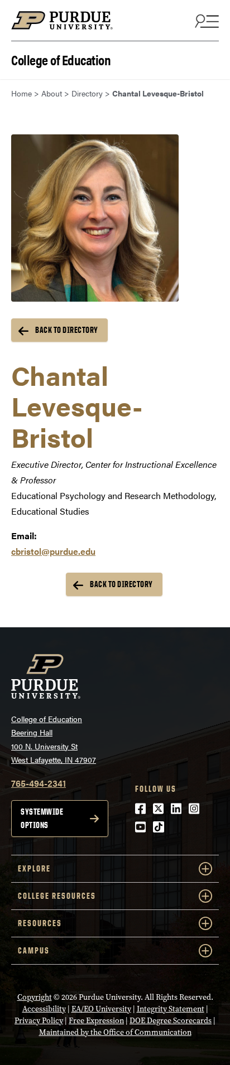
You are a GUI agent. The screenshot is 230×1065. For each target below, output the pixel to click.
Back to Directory (66, 330)
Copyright (34, 997)
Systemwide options (42, 818)
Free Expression (96, 1020)
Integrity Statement (170, 1009)
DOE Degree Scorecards (171, 1020)
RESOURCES (40, 923)
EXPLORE (34, 868)
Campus (34, 950)
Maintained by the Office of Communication (115, 1032)
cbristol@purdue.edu (53, 551)
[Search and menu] (205, 20)
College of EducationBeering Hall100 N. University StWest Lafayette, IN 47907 (53, 739)
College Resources (57, 895)
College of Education (61, 59)
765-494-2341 (38, 783)
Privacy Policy (39, 1020)
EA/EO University (101, 1009)
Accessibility (44, 1009)
